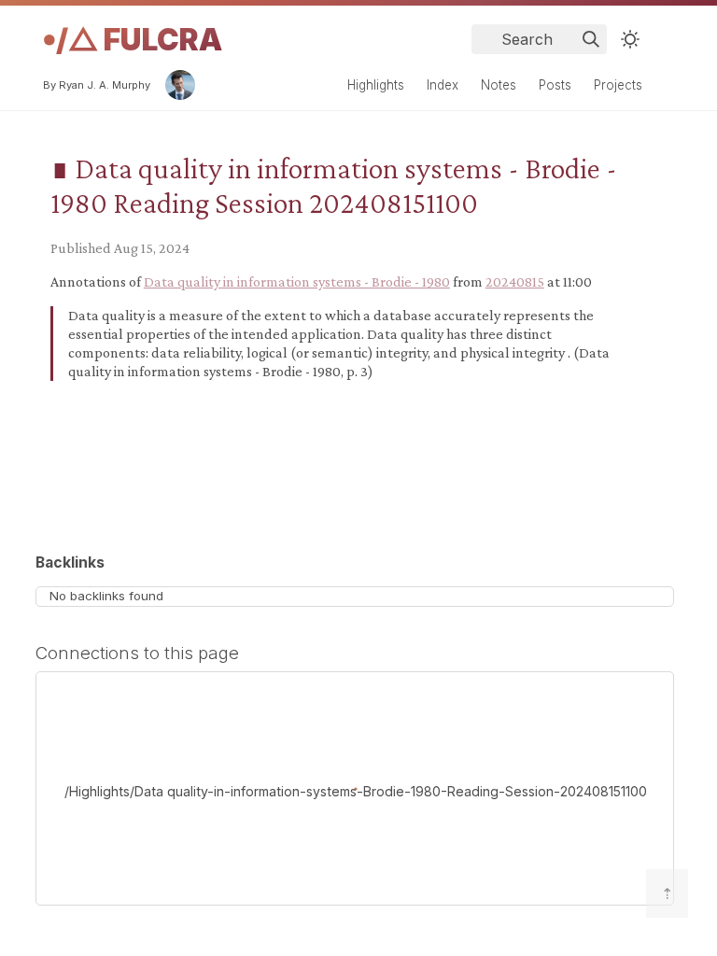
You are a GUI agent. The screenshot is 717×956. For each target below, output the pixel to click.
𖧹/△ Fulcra (132, 39)
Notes (498, 84)
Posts (555, 84)
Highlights (375, 84)
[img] (591, 39)
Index (442, 84)
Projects (618, 84)
